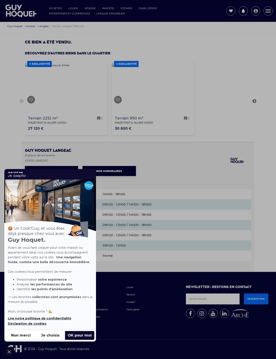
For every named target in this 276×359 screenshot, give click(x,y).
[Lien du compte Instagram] (201, 313)
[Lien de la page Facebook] (190, 313)
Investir (108, 8)
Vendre (90, 8)
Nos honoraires (109, 171)
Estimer (126, 8)
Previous (21, 101)
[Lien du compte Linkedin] (224, 313)
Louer (73, 8)
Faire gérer (148, 8)
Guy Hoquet (48, 150)
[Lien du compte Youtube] (213, 313)
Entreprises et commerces (69, 13)
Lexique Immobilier (110, 13)
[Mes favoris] (230, 11)
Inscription (256, 299)
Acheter (55, 8)
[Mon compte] (255, 11)
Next (254, 101)
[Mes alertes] (243, 11)
